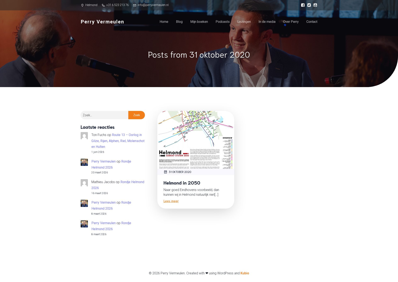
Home (164, 22)
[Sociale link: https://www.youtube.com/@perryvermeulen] (314, 5)
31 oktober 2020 (180, 172)
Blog (179, 22)
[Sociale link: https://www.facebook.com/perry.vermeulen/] (302, 5)
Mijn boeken (199, 22)
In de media (266, 22)
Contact (311, 22)
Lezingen (244, 22)
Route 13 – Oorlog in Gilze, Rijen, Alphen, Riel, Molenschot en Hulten (117, 141)
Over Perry (291, 22)
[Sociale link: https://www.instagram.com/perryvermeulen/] (308, 5)
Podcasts (223, 22)
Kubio (244, 273)
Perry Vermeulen (103, 161)
